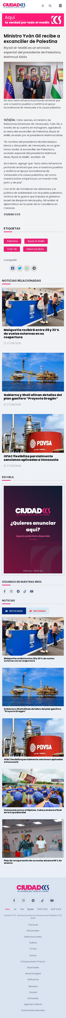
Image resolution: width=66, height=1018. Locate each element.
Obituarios (33, 979)
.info (7, 909)
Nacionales (33, 930)
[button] (33, 529)
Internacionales (33, 936)
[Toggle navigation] (59, 6)
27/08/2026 (14, 343)
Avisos (33, 955)
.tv (15, 909)
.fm (22, 909)
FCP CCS (42, 909)
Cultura (33, 942)
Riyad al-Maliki (36, 241)
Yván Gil (12, 249)
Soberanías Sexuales (33, 1010)
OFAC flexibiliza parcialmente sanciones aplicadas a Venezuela (31, 458)
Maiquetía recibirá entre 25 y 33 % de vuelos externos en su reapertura (31, 333)
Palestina (12, 241)
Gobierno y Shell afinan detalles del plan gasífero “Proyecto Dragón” (33, 397)
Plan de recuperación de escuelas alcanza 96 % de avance (33, 861)
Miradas (33, 986)
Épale (30, 909)
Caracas (33, 924)
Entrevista (33, 998)
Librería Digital (33, 973)
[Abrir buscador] (50, 5)
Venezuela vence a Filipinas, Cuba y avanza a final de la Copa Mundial (33, 811)
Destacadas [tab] (16, 611)
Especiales (33, 967)
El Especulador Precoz (33, 961)
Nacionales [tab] (39, 611)
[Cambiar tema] (42, 5)
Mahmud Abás (35, 249)
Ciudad (33, 992)
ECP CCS (56, 909)
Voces (33, 948)
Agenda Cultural (33, 1004)
